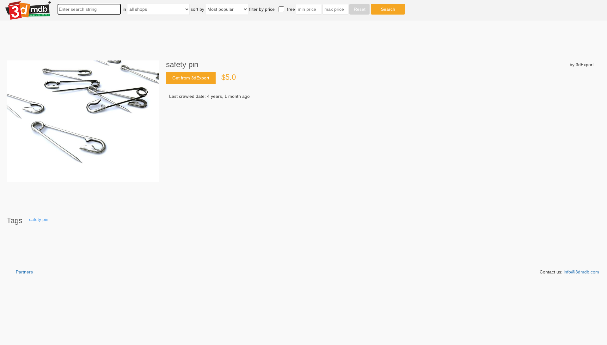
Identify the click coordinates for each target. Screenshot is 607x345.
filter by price (262, 9)
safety (35, 219)
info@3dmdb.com (581, 271)
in (124, 9)
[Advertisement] (359, 160)
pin (45, 219)
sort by (197, 9)
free (291, 9)
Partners (24, 271)
